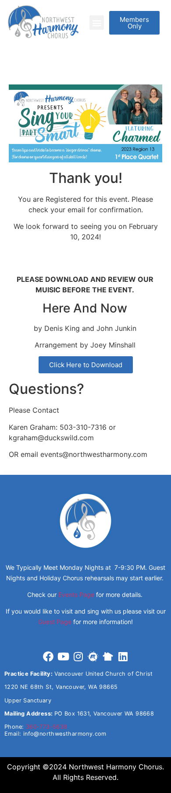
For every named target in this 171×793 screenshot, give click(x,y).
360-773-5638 (47, 726)
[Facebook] (48, 656)
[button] (96, 22)
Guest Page (54, 621)
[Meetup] (93, 656)
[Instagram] (78, 656)
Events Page (76, 594)
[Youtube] (63, 656)
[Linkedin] (123, 656)
